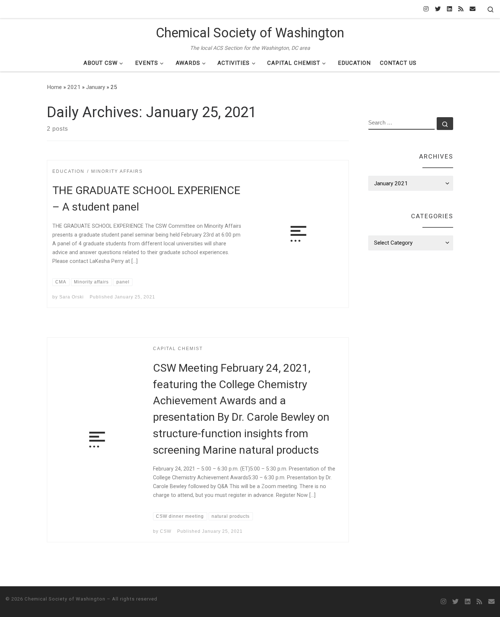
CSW (165, 531)
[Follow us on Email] (472, 9)
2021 (74, 87)
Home (54, 87)
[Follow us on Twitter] (438, 9)
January (95, 87)
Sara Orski (71, 297)
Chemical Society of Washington (65, 599)
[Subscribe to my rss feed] (460, 9)
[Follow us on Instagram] (426, 9)
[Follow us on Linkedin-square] (449, 9)
